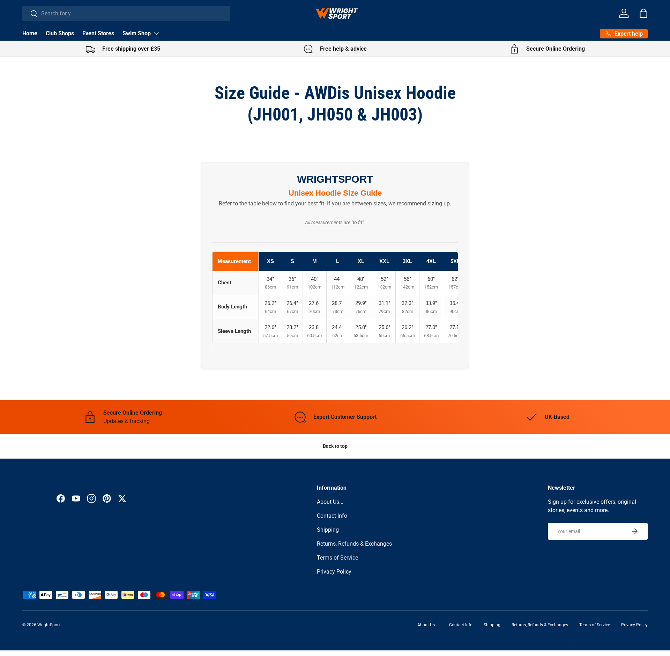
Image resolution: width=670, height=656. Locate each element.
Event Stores (98, 33)
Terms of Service (337, 557)
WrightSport (48, 624)
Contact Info (332, 515)
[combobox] (126, 13)
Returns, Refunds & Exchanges (354, 543)
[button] (643, 13)
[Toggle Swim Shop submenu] (156, 33)
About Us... (330, 501)
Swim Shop (136, 33)
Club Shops (60, 33)
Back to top (335, 446)
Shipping (328, 529)
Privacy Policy (334, 571)
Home (29, 33)
